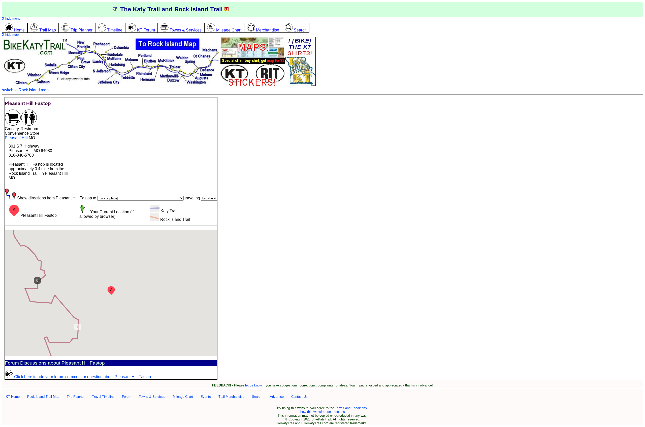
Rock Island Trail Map (43, 397)
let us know (253, 385)
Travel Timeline (103, 397)
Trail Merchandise (231, 397)
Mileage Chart (183, 397)
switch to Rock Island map (25, 90)
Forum (126, 397)
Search (257, 397)
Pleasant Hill (16, 138)
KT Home (13, 397)
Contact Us (299, 397)
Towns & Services (152, 397)
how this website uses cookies (322, 412)
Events (206, 397)
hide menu (11, 18)
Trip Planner (75, 397)
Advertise (277, 397)
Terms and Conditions (351, 408)
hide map (10, 35)
